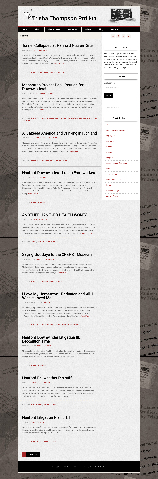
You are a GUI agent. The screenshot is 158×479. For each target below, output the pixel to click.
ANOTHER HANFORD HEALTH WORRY (54, 215)
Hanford (46, 72)
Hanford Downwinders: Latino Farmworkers (59, 173)
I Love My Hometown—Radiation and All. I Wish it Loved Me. (57, 296)
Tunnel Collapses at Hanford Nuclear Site (57, 45)
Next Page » (34, 455)
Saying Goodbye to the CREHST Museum (57, 254)
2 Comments (43, 50)
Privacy (86, 467)
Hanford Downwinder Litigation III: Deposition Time (51, 339)
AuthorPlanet (102, 467)
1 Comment (46, 302)
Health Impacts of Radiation (77, 118)
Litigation (43, 365)
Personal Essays (59, 72)
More (108, 169)
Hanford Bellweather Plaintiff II (48, 378)
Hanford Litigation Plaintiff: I (46, 417)
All (32, 72)
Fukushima (110, 141)
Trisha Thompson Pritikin (63, 16)
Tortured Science (112, 174)
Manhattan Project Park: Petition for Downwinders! (53, 87)
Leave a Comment (47, 93)
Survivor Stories (112, 196)
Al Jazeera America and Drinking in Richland (59, 133)
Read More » (59, 64)
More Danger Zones (113, 180)
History (89, 118)
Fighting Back (37, 72)
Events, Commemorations (42, 118)
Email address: (109, 83)
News (51, 72)
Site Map (54, 467)
